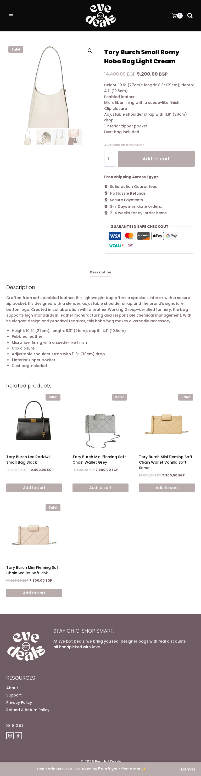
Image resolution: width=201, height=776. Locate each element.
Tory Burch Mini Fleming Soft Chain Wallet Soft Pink (33, 570)
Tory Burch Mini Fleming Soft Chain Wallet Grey (99, 459)
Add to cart (156, 159)
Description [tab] (100, 272)
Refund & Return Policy (27, 709)
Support (14, 695)
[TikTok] (18, 735)
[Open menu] (11, 16)
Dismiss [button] (188, 769)
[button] (90, 50)
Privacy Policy (19, 702)
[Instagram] (10, 735)
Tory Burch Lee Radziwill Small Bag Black (29, 459)
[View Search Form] (190, 15)
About (12, 687)
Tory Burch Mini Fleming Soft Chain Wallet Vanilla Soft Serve (165, 462)
